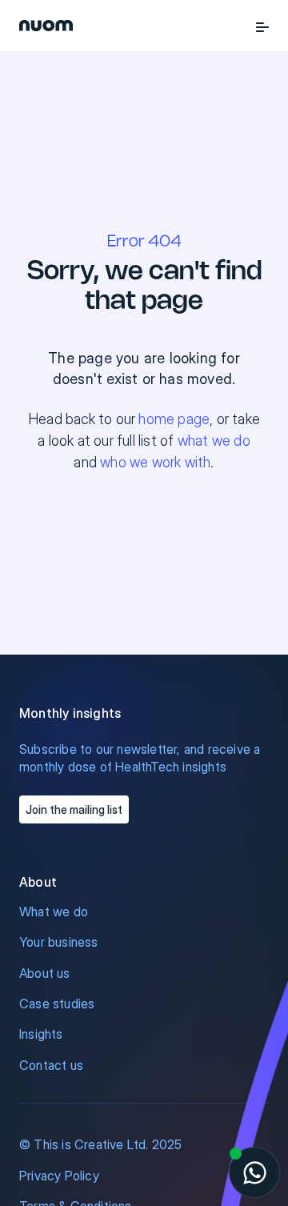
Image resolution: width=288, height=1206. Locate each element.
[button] (262, 25)
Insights (41, 1034)
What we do (53, 911)
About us (44, 973)
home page (174, 419)
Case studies (56, 1004)
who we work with (155, 462)
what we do (214, 440)
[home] (46, 25)
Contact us (51, 1065)
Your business (58, 942)
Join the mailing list (74, 809)
